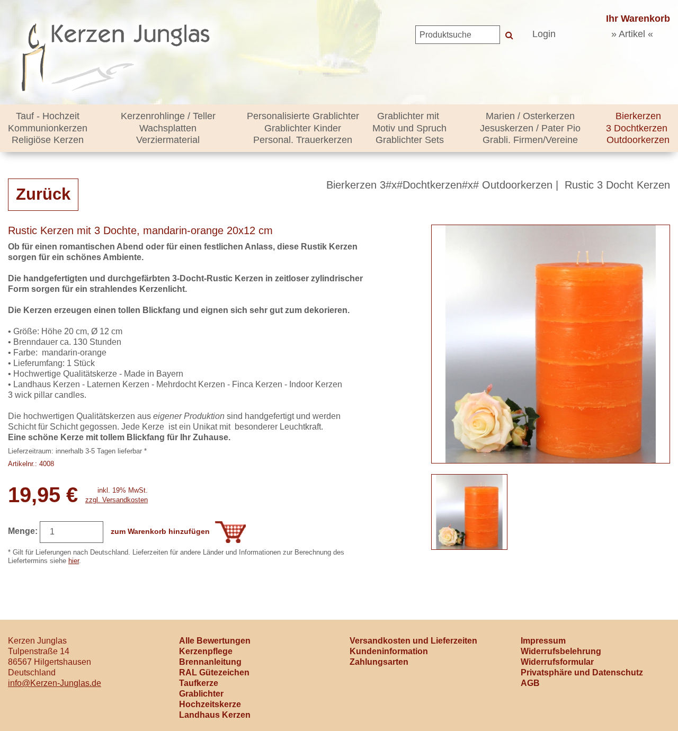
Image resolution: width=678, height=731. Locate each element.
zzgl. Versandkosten (116, 500)
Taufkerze (198, 683)
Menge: (23, 531)
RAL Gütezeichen (214, 672)
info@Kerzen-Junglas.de (54, 683)
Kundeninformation (389, 651)
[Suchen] (509, 34)
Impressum (543, 640)
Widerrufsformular (557, 661)
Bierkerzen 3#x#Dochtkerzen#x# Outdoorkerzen (439, 185)
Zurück (43, 194)
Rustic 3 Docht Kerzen (617, 185)
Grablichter (201, 693)
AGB (530, 683)
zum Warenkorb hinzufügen (160, 531)
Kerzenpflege (206, 651)
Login (544, 34)
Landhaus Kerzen (215, 714)
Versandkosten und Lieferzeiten (413, 640)
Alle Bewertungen (215, 640)
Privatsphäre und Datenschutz (582, 672)
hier (73, 561)
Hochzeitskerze (210, 704)
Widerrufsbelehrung (561, 651)
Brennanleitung (210, 661)
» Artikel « (632, 34)
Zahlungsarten (379, 661)
